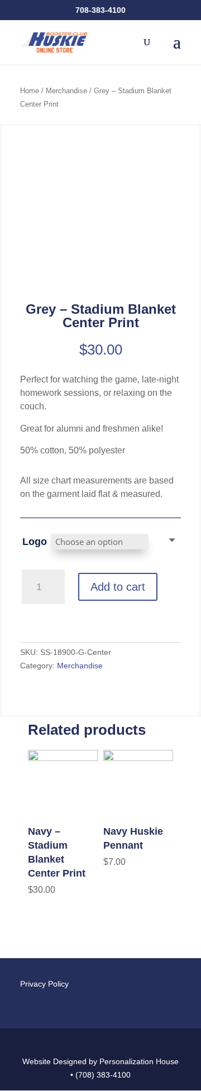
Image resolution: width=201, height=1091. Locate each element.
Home (29, 91)
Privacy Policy (44, 983)
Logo (34, 541)
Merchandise (66, 91)
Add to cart (117, 587)
